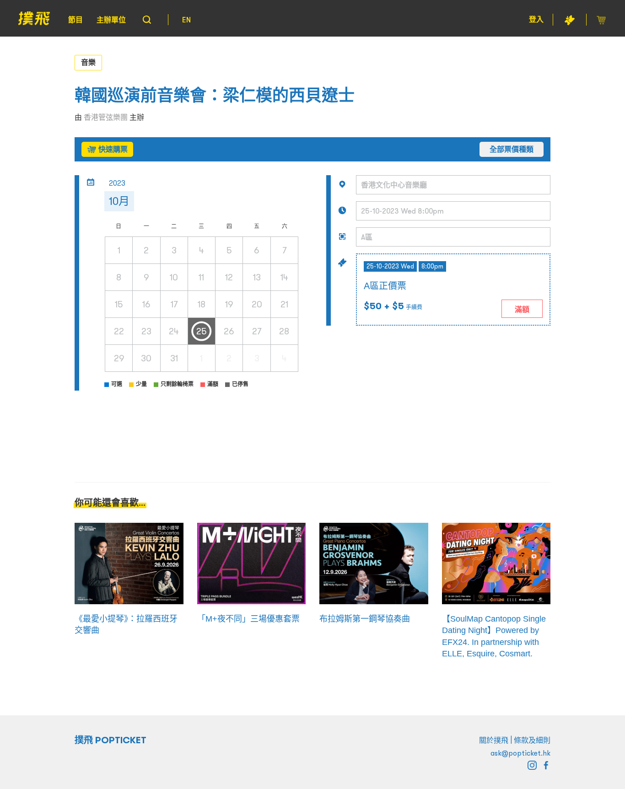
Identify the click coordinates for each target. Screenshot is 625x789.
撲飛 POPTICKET (110, 740)
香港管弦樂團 (106, 117)
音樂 (88, 62)
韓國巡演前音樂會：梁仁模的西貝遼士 (215, 95)
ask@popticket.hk (520, 752)
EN (186, 19)
